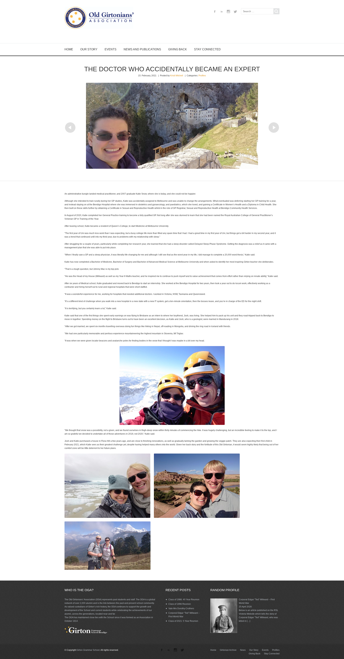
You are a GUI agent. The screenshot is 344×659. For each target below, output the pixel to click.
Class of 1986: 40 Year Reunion (183, 599)
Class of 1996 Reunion (179, 604)
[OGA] (100, 18)
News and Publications (142, 49)
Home (68, 49)
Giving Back (177, 49)
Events (110, 49)
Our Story (88, 49)
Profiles (202, 75)
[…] (248, 621)
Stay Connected (207, 49)
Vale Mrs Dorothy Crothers (181, 608)
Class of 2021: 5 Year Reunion (183, 621)
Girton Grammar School (88, 650)
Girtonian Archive (228, 650)
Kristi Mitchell (176, 75)
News (243, 650)
